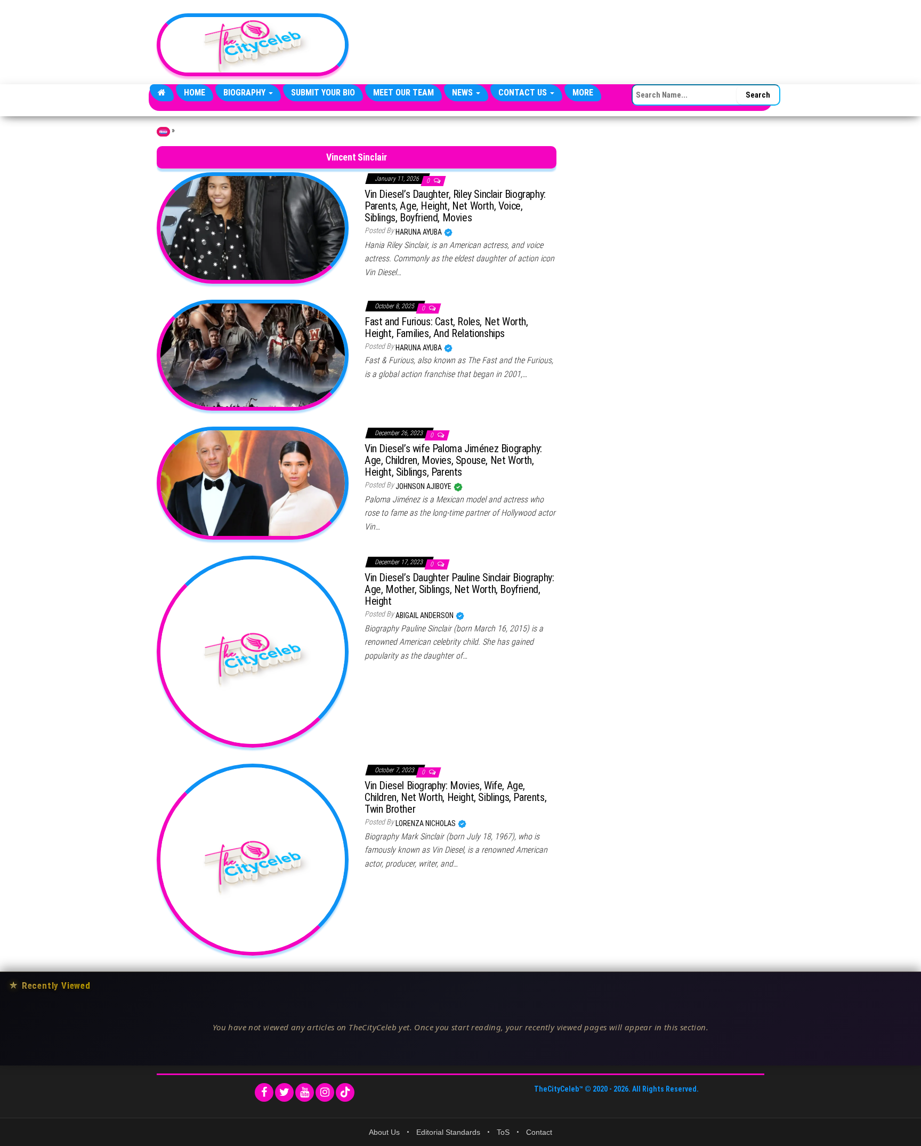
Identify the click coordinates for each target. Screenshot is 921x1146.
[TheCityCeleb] (162, 92)
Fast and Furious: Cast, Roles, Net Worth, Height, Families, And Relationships (446, 327)
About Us (384, 1132)
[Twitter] (284, 1092)
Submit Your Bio (323, 92)
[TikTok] (345, 1092)
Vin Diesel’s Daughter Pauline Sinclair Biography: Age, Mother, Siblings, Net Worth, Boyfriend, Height (459, 589)
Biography (245, 92)
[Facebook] (264, 1092)
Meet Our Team (403, 92)
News (463, 92)
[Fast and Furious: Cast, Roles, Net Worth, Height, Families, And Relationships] (253, 354)
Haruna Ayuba (419, 232)
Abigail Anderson (425, 615)
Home (194, 92)
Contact (539, 1132)
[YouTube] (304, 1092)
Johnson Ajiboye (424, 486)
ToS (503, 1132)
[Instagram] (325, 1092)
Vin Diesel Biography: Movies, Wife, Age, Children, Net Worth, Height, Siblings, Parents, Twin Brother (455, 797)
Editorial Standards (448, 1132)
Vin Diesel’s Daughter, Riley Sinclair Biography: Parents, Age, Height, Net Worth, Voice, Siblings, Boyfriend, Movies (455, 206)
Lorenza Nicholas (426, 823)
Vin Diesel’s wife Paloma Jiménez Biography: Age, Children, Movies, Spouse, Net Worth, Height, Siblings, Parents (453, 460)
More (582, 92)
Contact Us (523, 92)
